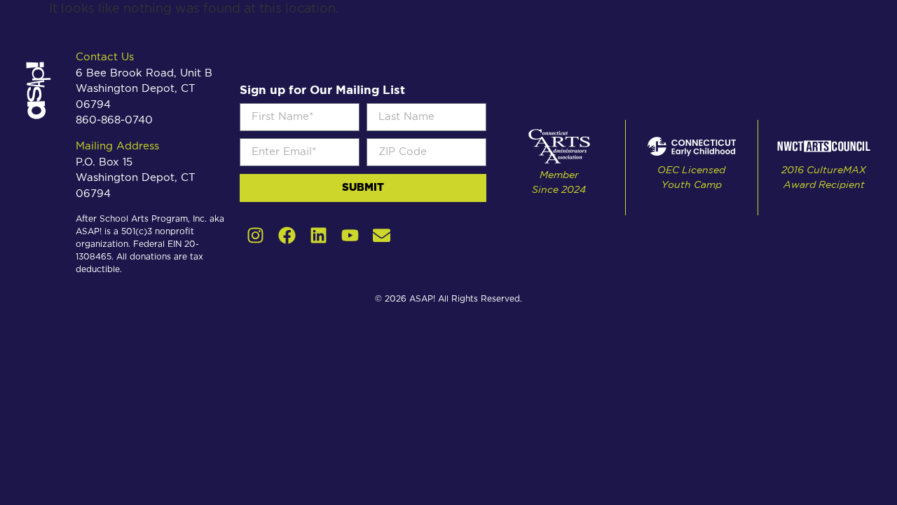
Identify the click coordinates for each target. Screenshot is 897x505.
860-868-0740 (114, 120)
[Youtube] (350, 235)
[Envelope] (381, 235)
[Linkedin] (318, 235)
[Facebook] (287, 235)
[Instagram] (255, 235)
